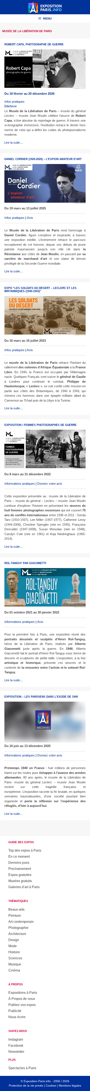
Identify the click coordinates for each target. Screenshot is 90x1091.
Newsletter (16, 1051)
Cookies (51, 1085)
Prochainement (19, 868)
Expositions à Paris (22, 992)
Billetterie (10, 106)
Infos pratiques (14, 101)
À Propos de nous (21, 998)
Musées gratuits (20, 881)
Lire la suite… (13, 142)
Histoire (14, 952)
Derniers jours (18, 862)
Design (13, 940)
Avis (30, 217)
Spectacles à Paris (22, 1068)
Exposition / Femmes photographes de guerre (40, 425)
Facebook (15, 1045)
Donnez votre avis (49, 483)
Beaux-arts (16, 909)
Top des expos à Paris (24, 850)
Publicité (14, 1011)
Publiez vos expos (22, 1005)
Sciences (15, 958)
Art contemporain (21, 921)
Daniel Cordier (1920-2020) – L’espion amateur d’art (43, 159)
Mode (12, 946)
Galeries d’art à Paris (24, 887)
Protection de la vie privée (26, 1085)
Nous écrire (17, 1017)
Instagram (15, 1039)
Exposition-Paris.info (37, 1081)
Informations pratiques (19, 483)
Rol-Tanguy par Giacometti (25, 563)
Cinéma (14, 970)
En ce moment (19, 856)
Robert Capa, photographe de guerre (34, 44)
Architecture (17, 934)
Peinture (14, 915)
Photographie (18, 928)
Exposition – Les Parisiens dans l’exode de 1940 (41, 696)
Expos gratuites (19, 875)
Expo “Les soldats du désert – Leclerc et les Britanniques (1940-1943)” (40, 289)
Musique (14, 964)
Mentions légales (70, 1085)
